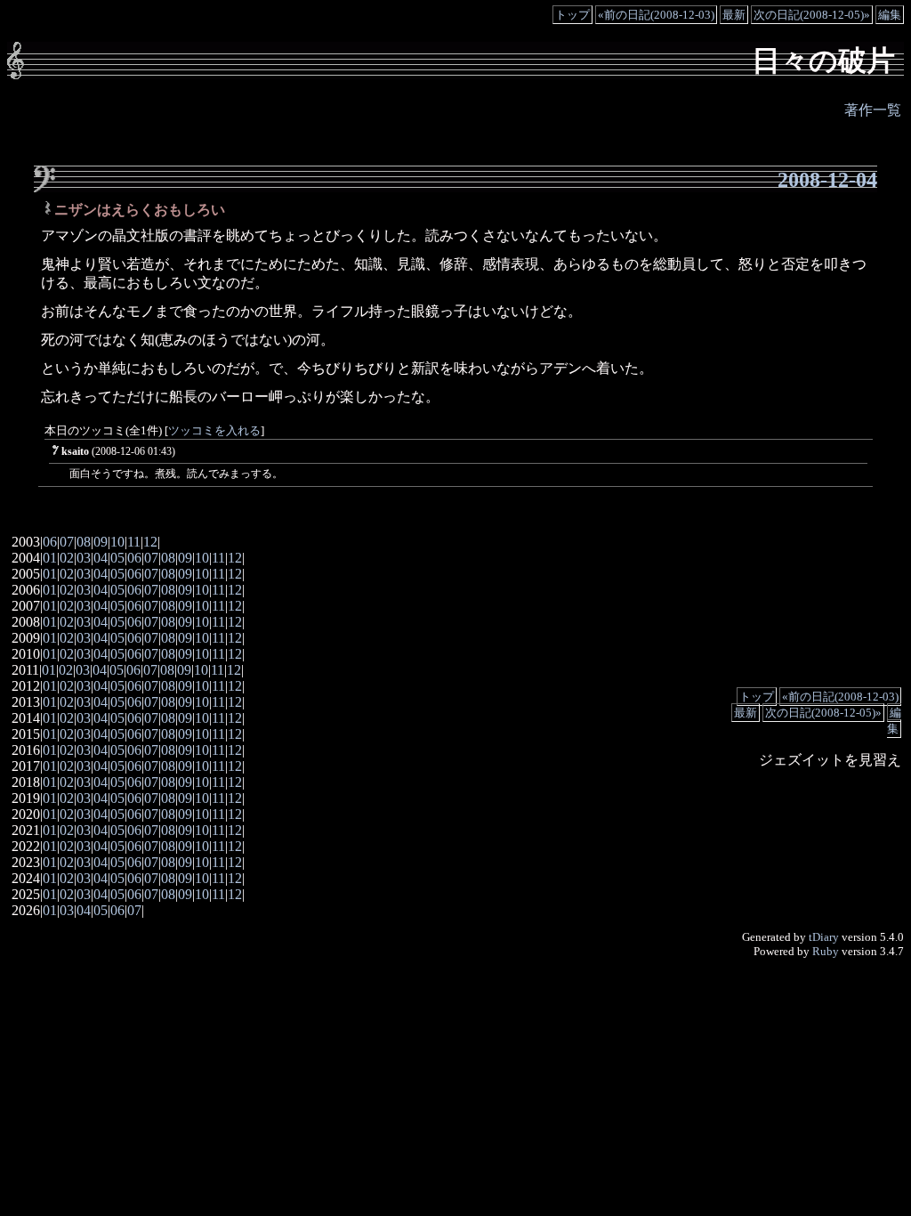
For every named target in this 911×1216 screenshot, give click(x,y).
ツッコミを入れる (214, 431)
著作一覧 (872, 110)
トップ (572, 14)
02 (67, 557)
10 (117, 541)
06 (50, 541)
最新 (734, 14)
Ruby (825, 951)
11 (134, 541)
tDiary (824, 937)
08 (84, 541)
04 (100, 557)
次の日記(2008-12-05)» (812, 14)
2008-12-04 (827, 179)
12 (150, 541)
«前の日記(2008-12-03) (656, 14)
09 (100, 541)
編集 (889, 14)
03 (84, 557)
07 (67, 541)
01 (50, 557)
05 (117, 557)
